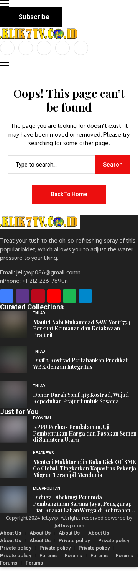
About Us (10, 533)
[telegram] (85, 296)
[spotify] (69, 296)
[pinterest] (62, 48)
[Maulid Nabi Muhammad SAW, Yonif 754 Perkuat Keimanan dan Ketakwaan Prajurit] (13, 324)
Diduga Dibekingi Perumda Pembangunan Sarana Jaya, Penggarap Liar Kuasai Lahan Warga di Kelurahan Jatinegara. (82, 503)
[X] (25, 48)
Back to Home (69, 194)
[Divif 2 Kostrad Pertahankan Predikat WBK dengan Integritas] (13, 359)
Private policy (74, 540)
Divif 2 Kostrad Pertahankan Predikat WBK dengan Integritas (80, 363)
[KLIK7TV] (40, 222)
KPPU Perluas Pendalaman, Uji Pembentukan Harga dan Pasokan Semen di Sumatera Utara (84, 433)
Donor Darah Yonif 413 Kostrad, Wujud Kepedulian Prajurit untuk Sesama (81, 398)
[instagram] (44, 48)
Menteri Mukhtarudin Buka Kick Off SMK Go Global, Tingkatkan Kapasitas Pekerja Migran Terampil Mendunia (84, 468)
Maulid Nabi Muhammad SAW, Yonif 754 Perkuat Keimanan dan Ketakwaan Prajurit (81, 328)
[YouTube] (81, 48)
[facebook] (7, 48)
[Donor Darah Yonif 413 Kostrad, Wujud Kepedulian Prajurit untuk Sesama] (13, 394)
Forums (48, 555)
